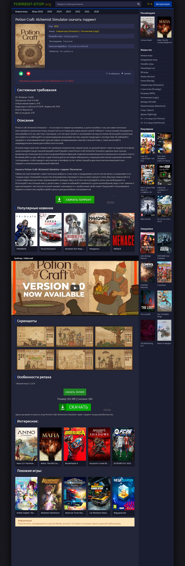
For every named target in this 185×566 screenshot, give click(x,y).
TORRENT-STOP (32, 4)
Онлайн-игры (147, 63)
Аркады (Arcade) (148, 101)
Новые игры (21, 11)
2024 (59, 11)
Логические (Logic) (90, 31)
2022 (56, 26)
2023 (68, 11)
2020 (96, 11)
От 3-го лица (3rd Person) (153, 122)
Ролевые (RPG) (148, 93)
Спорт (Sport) (147, 110)
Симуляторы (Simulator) (67, 31)
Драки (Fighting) (149, 114)
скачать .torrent (74, 391)
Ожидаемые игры (149, 59)
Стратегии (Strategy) (151, 89)
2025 (49, 11)
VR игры (144, 72)
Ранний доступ (148, 68)
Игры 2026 (37, 11)
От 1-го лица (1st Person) (153, 118)
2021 (87, 11)
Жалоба (127, 73)
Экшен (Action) (148, 76)
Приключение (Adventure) (153, 105)
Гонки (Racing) (147, 80)
